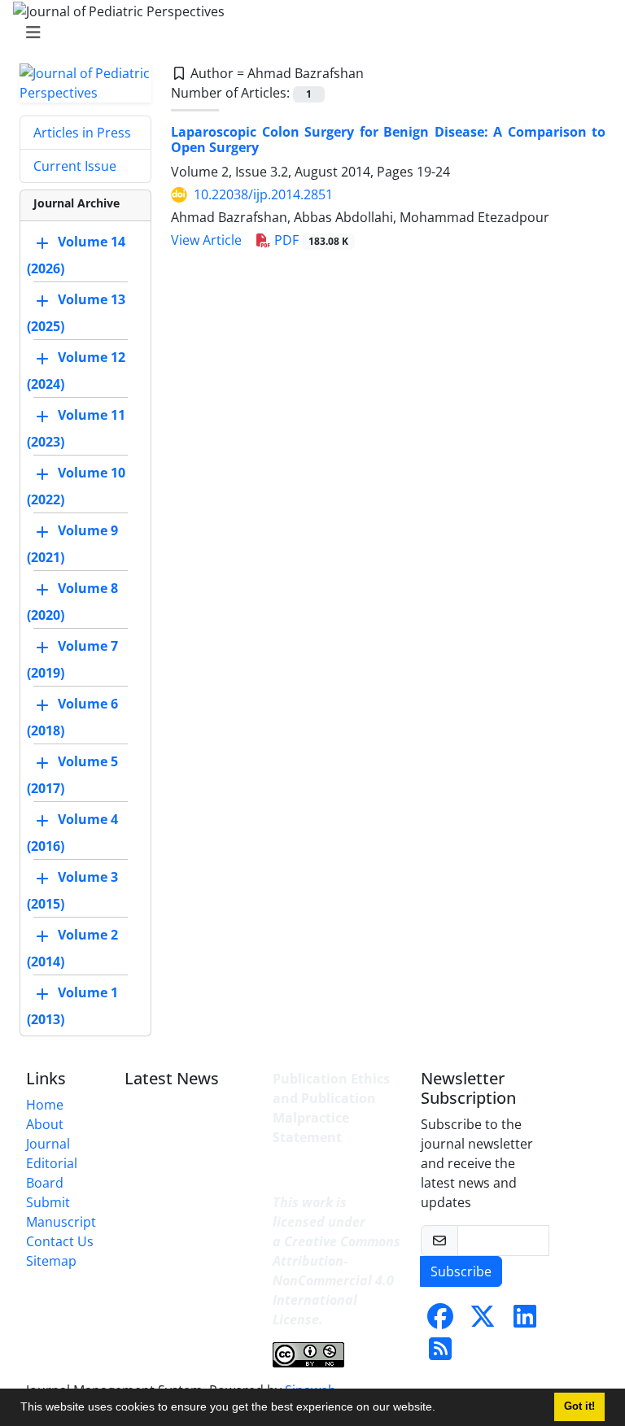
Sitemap (51, 1261)
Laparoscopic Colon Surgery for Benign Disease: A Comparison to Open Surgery (388, 139)
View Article (206, 240)
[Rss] (440, 1354)
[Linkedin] (524, 1321)
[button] (441, 1408)
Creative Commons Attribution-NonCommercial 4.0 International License (336, 1280)
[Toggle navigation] (307, 32)
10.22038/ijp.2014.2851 (263, 194)
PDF (309, 240)
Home (44, 1105)
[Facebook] (440, 1321)
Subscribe (461, 1271)
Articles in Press (82, 133)
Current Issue (74, 166)
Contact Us (60, 1241)
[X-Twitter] (482, 1321)
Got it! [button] (579, 1406)
